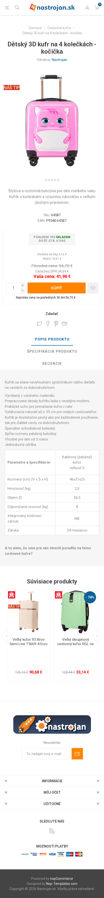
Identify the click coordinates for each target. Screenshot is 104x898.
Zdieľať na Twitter (39, 323)
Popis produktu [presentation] (52, 339)
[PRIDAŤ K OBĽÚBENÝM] (93, 288)
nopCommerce (61, 879)
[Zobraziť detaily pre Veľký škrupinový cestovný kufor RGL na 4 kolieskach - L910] (75, 612)
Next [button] (97, 636)
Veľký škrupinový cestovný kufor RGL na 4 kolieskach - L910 (75, 643)
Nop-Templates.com (61, 884)
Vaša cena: (44, 276)
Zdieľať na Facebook (48, 323)
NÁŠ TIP (12, 87)
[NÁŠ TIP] (14, 593)
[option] (28, 636)
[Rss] (52, 831)
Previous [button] (7, 636)
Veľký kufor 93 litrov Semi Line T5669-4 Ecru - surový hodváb (28, 643)
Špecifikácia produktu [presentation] (52, 351)
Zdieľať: (52, 314)
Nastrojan (59, 60)
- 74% (90, 597)
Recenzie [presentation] (52, 363)
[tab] (52, 339)
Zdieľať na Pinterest (56, 323)
